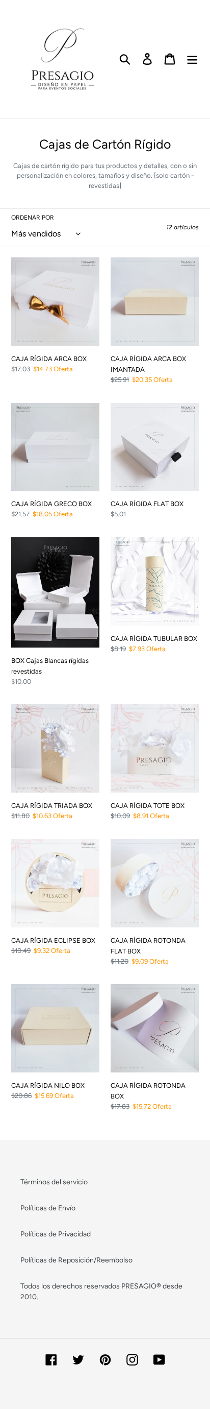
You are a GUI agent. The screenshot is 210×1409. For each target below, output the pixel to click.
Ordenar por (32, 217)
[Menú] (192, 59)
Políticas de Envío (47, 1208)
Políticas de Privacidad (55, 1234)
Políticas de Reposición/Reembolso (76, 1260)
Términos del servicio (54, 1182)
